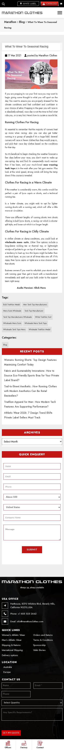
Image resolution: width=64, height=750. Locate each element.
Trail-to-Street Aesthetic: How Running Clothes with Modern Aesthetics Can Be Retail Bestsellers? (30, 391)
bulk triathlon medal (11, 304)
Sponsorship (39, 645)
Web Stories (39, 650)
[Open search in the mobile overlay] (3, 3)
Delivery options (10, 655)
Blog (22, 22)
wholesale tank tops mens (14, 329)
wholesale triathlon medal (39, 329)
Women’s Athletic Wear (13, 635)
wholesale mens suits (12, 323)
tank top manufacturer (34, 310)
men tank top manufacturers (35, 304)
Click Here (40, 287)
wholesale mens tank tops (36, 323)
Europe (7, 672)
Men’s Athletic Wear (12, 640)
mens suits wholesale (12, 310)
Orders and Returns (43, 635)
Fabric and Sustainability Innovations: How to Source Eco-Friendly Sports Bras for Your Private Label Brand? (31, 375)
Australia (7, 667)
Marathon (10, 22)
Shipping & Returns (11, 645)
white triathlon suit (43, 317)
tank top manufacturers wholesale (17, 317)
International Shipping (12, 650)
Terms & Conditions (43, 640)
